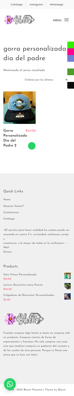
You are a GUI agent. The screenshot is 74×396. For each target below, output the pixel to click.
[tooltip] (70, 45)
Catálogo (9, 219)
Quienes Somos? (13, 206)
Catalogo (17, 4)
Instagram (36, 4)
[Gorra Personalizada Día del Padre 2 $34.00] (19, 107)
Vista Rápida (23, 146)
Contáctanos (11, 212)
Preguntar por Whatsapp (32, 146)
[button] (10, 384)
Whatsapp (56, 4)
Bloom (62, 390)
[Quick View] (27, 138)
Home (7, 199)
